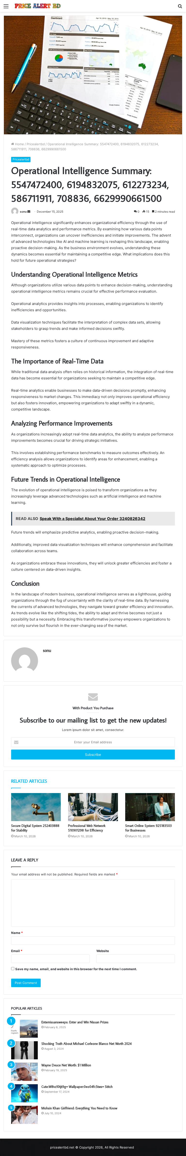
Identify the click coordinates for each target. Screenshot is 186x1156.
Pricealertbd (36, 144)
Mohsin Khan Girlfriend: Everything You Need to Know (79, 1108)
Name (17, 933)
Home (19, 144)
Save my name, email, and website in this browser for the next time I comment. (76, 969)
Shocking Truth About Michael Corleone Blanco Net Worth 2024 (86, 1043)
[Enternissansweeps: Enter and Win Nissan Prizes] (24, 1029)
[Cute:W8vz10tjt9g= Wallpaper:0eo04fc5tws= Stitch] (24, 1093)
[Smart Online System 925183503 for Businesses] (150, 807)
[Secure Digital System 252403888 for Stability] (36, 807)
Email (16, 951)
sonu (23, 211)
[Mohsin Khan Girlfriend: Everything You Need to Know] (24, 1115)
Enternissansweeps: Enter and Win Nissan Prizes (74, 1022)
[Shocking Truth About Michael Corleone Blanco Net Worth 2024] (24, 1050)
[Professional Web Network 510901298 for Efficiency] (93, 807)
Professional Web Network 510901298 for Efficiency (86, 828)
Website (102, 951)
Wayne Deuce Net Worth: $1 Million (66, 1065)
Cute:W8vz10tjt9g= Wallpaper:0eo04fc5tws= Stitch (77, 1086)
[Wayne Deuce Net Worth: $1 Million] (24, 1072)
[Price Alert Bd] (38, 5)
